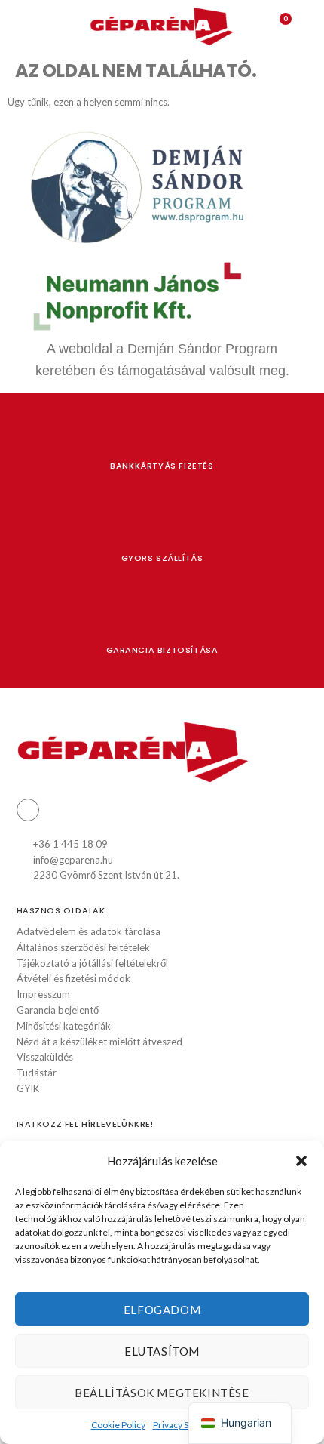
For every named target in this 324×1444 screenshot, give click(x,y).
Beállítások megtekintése (162, 1392)
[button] (301, 1160)
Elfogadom (162, 1309)
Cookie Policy (118, 1424)
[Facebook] (28, 810)
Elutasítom (162, 1351)
